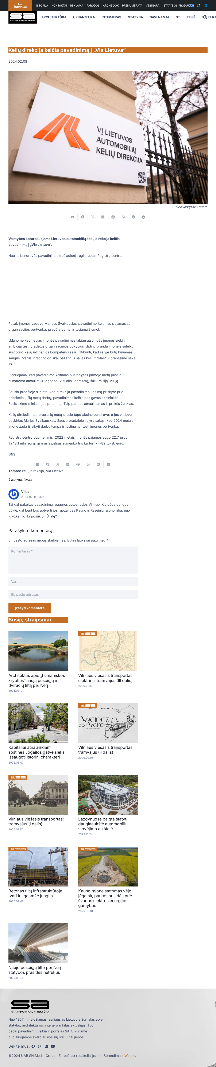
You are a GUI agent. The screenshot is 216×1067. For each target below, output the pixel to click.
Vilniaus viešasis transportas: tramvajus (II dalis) (106, 750)
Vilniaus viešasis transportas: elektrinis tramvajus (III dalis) (106, 678)
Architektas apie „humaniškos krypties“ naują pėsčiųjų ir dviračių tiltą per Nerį (36, 680)
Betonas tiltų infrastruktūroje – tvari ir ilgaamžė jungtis (36, 893)
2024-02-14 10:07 (32, 496)
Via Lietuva (54, 471)
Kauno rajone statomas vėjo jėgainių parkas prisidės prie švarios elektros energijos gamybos (105, 898)
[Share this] (83, 217)
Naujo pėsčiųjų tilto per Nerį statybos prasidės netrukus (34, 970)
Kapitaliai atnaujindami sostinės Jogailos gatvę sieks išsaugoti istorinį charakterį (36, 752)
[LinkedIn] (205, 5)
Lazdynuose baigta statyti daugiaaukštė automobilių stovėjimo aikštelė (103, 823)
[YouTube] (53, 1046)
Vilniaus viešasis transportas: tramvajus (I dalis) (36, 821)
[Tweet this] (93, 217)
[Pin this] (113, 217)
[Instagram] (198, 5)
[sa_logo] (22, 17)
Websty (130, 1056)
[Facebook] (33, 1046)
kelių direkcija (33, 471)
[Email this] (73, 217)
